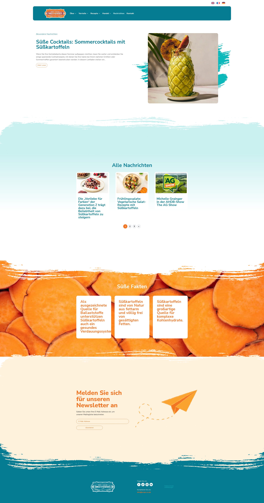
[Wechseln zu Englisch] (213, 3)
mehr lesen (41, 65)
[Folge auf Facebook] (138, 484)
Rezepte (94, 13)
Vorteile (82, 13)
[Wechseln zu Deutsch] (223, 3)
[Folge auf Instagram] (147, 484)
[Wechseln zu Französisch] (218, 3)
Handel (105, 13)
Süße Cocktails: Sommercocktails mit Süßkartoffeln (80, 44)
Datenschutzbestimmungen (169, 486)
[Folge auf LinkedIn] (151, 484)
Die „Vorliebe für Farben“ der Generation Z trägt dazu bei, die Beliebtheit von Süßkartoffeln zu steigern (91, 208)
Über (72, 13)
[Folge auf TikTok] (143, 484)
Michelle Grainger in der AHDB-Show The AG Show (170, 202)
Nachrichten (118, 13)
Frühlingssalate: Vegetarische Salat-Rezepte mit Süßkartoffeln (131, 203)
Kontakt (130, 13)
